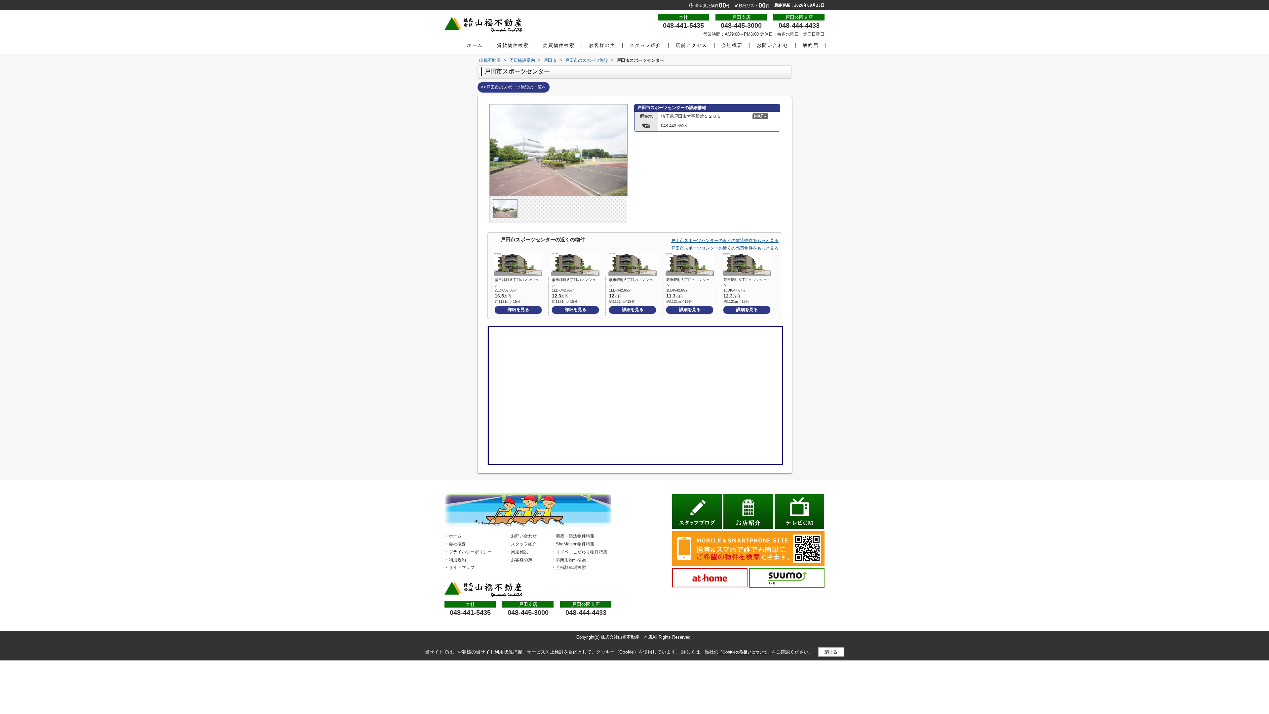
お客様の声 (602, 45)
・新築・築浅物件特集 (573, 536)
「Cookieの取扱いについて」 (744, 652)
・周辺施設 (517, 551)
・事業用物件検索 (569, 559)
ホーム (475, 45)
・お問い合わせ (522, 536)
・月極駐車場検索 (569, 567)
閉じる (831, 652)
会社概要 (732, 45)
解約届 (811, 45)
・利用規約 (455, 559)
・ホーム (453, 536)
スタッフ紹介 (645, 45)
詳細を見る (518, 309)
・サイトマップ (459, 567)
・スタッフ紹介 (522, 543)
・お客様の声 (519, 559)
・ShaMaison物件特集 (573, 543)
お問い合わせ (772, 45)
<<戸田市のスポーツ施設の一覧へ (513, 87)
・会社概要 (455, 543)
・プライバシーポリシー (468, 551)
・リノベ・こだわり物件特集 (579, 551)
